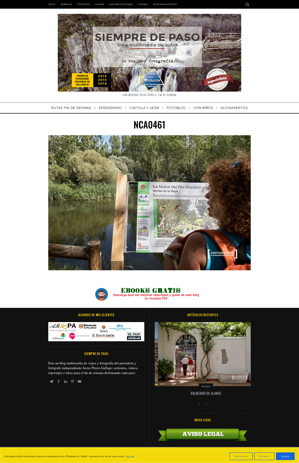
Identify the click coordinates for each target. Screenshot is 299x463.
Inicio (52, 4)
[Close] (295, 450)
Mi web (99, 4)
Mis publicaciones (121, 4)
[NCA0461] (149, 269)
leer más (130, 456)
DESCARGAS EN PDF (165, 4)
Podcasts (83, 4)
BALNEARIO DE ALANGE (202, 393)
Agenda (143, 4)
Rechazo (264, 456)
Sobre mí (66, 4)
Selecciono (241, 456)
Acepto (285, 456)
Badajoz (202, 386)
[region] (149, 455)
